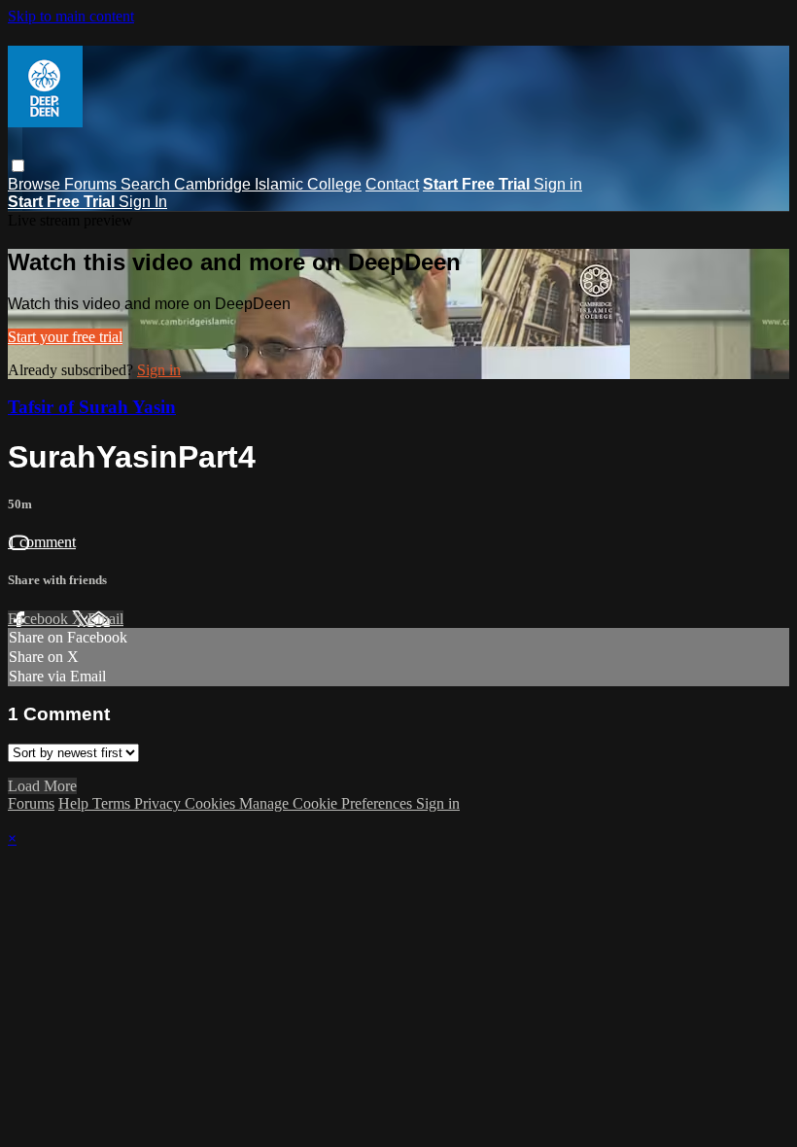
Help (75, 803)
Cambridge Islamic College (268, 184)
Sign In (143, 201)
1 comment (42, 542)
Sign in (558, 184)
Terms (113, 803)
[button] (18, 165)
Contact (392, 184)
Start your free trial (65, 337)
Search (147, 184)
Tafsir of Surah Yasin (92, 407)
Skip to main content (71, 16)
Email (105, 618)
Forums (92, 184)
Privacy (159, 803)
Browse (36, 184)
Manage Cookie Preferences (327, 803)
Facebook (40, 618)
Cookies (212, 803)
